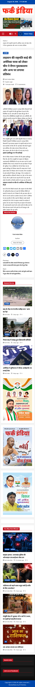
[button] (3, 34)
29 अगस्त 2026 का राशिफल (13, 647)
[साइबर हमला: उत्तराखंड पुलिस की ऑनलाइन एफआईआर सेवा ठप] (17, 542)
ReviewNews (13, 685)
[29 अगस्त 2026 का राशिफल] (17, 634)
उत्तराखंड (7, 549)
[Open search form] (15, 34)
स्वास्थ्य (13, 580)
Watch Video (28, 33)
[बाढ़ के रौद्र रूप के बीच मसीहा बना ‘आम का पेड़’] (17, 296)
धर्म (6, 611)
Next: (17, 271)
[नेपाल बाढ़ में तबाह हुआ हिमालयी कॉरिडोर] (17, 327)
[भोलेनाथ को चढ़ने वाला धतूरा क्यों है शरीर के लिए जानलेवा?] (17, 573)
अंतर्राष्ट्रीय (6, 53)
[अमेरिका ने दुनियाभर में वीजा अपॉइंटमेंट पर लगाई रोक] (17, 355)
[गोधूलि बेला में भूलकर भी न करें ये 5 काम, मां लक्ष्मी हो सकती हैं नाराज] (17, 603)
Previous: (16, 263)
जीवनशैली (7, 580)
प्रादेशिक (13, 549)
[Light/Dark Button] (11, 34)
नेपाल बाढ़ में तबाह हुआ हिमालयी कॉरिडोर (17, 340)
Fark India (7, 314)
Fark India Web (9, 79)
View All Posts (17, 243)
